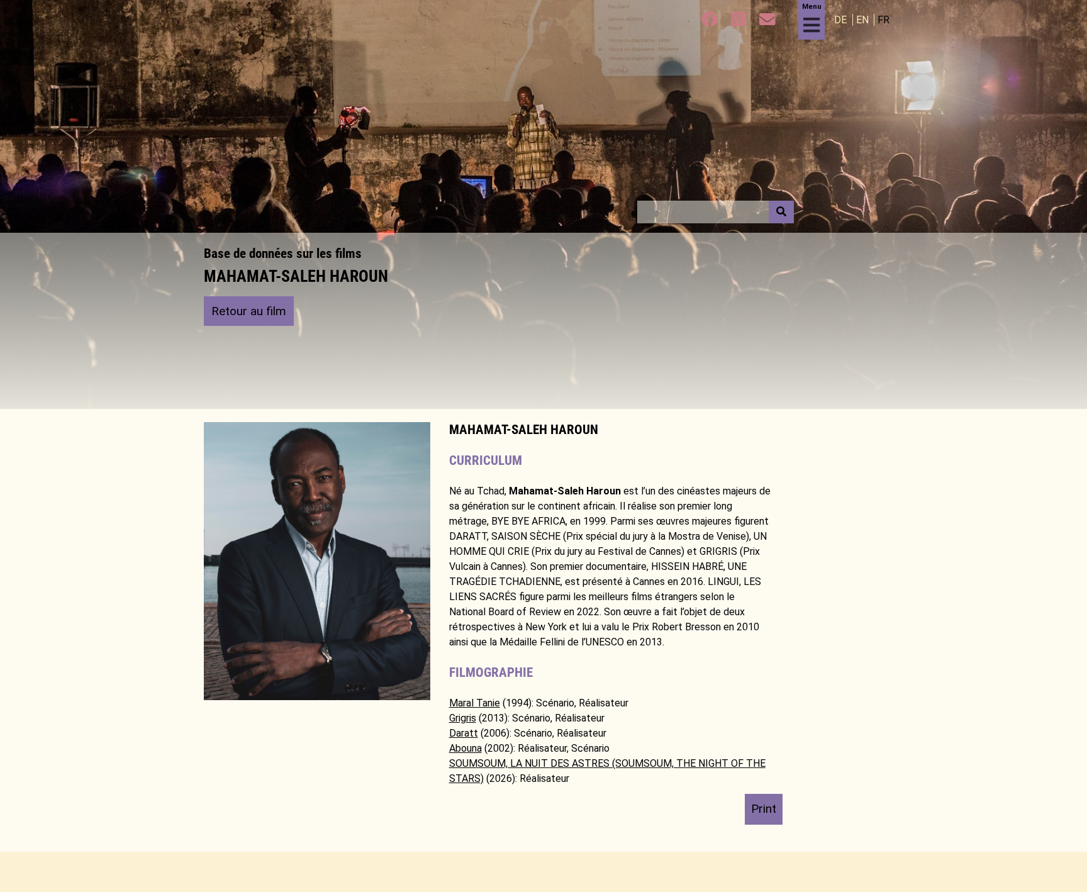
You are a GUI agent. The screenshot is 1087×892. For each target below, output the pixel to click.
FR (883, 20)
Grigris (462, 718)
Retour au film (248, 311)
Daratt (463, 733)
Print (763, 808)
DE (841, 20)
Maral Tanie (474, 703)
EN (863, 20)
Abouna (465, 748)
